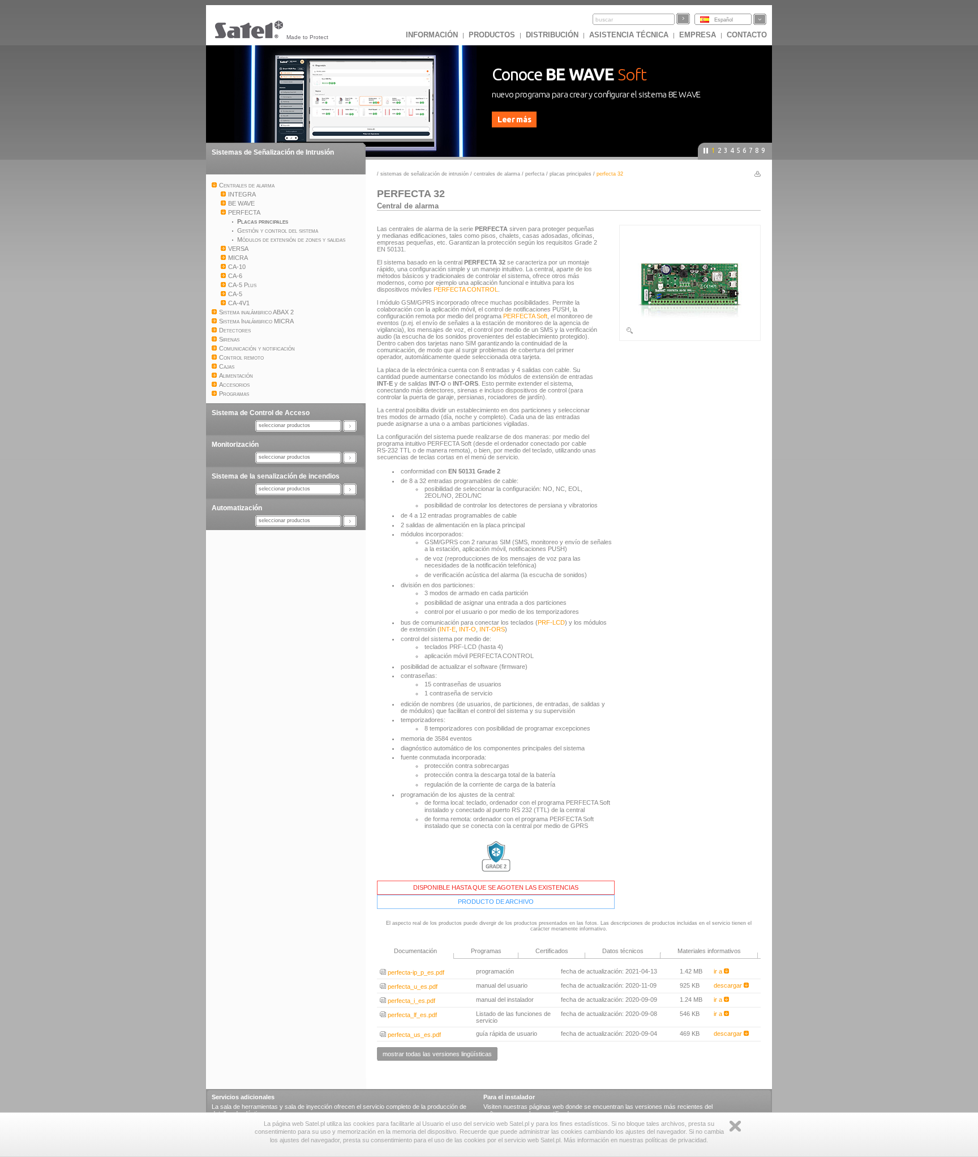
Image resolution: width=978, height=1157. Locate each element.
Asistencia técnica (628, 35)
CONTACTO (747, 35)
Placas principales (571, 174)
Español (723, 20)
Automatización (237, 508)
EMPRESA (697, 35)
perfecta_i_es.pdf (410, 1000)
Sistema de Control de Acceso (261, 413)
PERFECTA (534, 174)
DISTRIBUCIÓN (552, 35)
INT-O (467, 629)
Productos (492, 35)
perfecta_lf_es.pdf (411, 1014)
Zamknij (735, 1126)
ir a (719, 971)
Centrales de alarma (497, 174)
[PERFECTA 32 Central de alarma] (690, 332)
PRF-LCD (551, 622)
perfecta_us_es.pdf (413, 1034)
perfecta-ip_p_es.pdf (415, 972)
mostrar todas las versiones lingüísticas (437, 1054)
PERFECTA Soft (525, 316)
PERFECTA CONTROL (466, 289)
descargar (729, 985)
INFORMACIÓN (432, 35)
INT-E (448, 629)
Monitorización (235, 445)
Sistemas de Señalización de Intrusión (273, 152)
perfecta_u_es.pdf (411, 986)
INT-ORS (492, 629)
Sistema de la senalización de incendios (276, 476)
